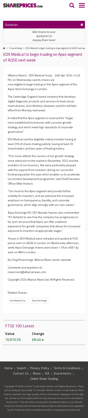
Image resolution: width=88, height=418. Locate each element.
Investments (62, 373)
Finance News (15, 48)
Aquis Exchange (39, 300)
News (37, 373)
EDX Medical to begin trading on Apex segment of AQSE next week (56, 48)
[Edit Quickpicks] (82, 24)
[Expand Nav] (82, 6)
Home (8, 368)
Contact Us (21, 373)
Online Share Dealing (44, 378)
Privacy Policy (39, 368)
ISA (47, 373)
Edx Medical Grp (17, 300)
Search (21, 368)
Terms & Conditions (66, 368)
